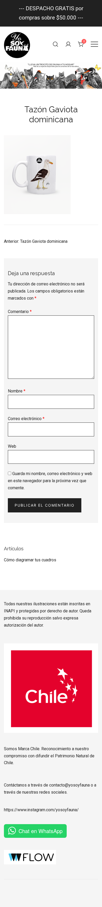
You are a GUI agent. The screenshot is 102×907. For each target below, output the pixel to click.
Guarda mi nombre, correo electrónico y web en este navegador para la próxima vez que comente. (50, 480)
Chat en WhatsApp (41, 831)
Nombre (16, 391)
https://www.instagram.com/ (30, 809)
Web (12, 446)
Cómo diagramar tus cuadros (30, 559)
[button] (6, 542)
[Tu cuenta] (68, 44)
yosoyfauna (66, 809)
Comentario (20, 311)
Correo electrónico (26, 418)
